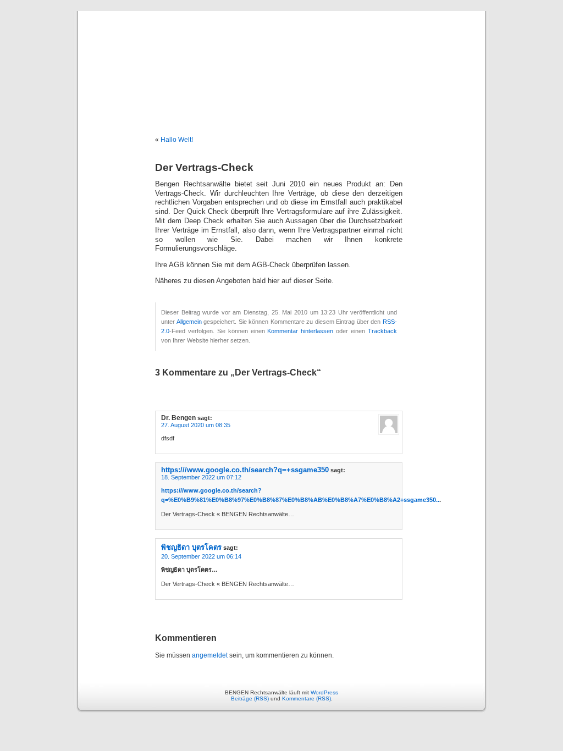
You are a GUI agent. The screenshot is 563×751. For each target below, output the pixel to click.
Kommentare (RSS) (306, 698)
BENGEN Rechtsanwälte (281, 61)
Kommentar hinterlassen (300, 331)
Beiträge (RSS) (250, 698)
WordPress (324, 692)
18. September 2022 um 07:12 (201, 477)
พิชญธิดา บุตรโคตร (191, 547)
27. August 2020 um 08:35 (195, 425)
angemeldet (210, 655)
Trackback (382, 331)
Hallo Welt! (177, 139)
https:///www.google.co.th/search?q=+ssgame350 (245, 470)
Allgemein (189, 321)
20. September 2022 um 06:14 (201, 556)
